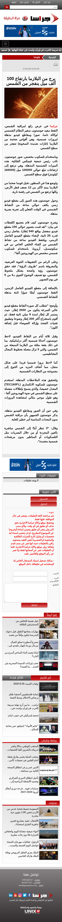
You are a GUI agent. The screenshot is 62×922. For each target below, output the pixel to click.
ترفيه (14, 2)
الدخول (43, 504)
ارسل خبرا (24, 2)
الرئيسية (52, 57)
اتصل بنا (36, 2)
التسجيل (44, 499)
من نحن (47, 2)
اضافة (34, 605)
